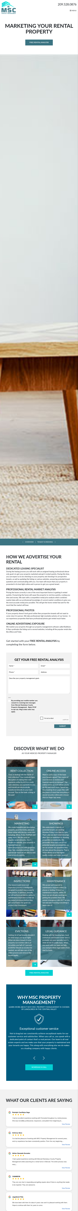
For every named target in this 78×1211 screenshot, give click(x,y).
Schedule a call (39, 1067)
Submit (62, 726)
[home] (9, 7)
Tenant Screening (45, 542)
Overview (29, 542)
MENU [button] (73, 10)
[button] (34, 1058)
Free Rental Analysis (39, 42)
